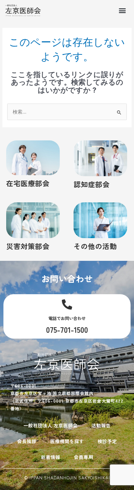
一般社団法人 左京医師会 (50, 425)
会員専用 (83, 457)
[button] (122, 10)
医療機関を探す (67, 441)
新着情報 (50, 457)
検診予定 (107, 441)
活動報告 (101, 425)
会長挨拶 (26, 441)
